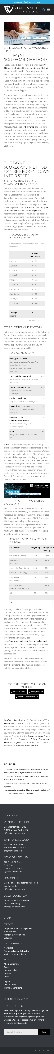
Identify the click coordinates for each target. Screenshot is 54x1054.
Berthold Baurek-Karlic (15, 720)
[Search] (42, 9)
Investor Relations (12, 970)
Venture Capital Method (37, 68)
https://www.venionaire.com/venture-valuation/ (25, 641)
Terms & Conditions (13, 987)
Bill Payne (29, 127)
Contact (7, 973)
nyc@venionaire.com (13, 871)
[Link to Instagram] (44, 1051)
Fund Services (10, 931)
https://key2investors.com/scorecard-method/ (18, 793)
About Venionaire (11, 964)
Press (6, 976)
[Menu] (48, 9)
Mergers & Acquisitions (14, 934)
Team (6, 967)
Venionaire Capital (13, 723)
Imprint (7, 981)
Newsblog (8, 947)
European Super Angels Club (17, 1013)
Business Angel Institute (27, 745)
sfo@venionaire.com (13, 850)
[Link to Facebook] (35, 1051)
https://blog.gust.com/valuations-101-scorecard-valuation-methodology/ (27, 790)
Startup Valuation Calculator (16, 951)
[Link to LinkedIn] (40, 1051)
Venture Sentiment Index (15, 954)
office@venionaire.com (31, 2)
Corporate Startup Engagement (18, 928)
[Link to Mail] (48, 1051)
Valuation (8, 938)
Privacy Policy (10, 984)
